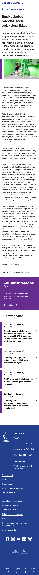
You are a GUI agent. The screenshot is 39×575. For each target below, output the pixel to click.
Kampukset (7, 518)
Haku (8, 569)
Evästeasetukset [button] (9, 509)
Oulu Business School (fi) (15, 9)
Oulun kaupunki (9, 530)
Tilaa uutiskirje (8, 484)
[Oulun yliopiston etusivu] (19, 2)
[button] (33, 570)
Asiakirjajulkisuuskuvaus (12, 514)
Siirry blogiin (9, 305)
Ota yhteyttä (7, 475)
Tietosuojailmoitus (10, 505)
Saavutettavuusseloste (12, 501)
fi (27, 571)
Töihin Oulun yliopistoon (12, 488)
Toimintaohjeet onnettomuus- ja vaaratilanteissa (16, 524)
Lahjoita (17, 569)
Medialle (5, 479)
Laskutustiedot (8, 492)
